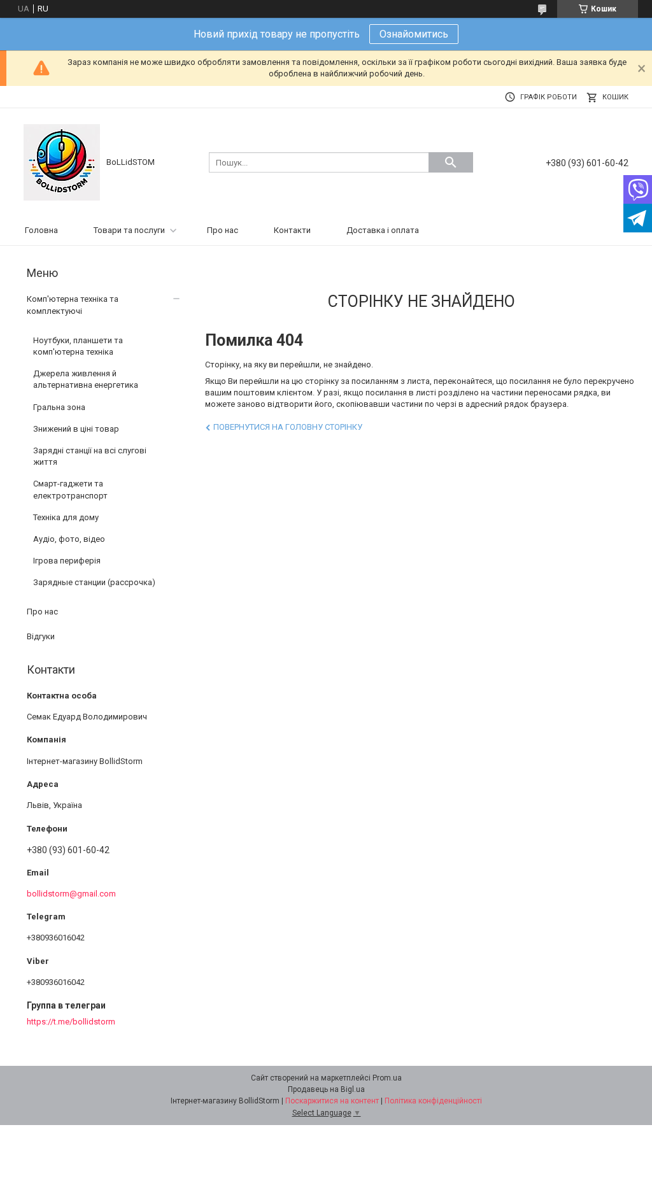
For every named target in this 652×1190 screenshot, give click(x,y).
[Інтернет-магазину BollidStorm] (62, 162)
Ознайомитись (413, 34)
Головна (41, 230)
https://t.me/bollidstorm (71, 1021)
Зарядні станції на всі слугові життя (89, 456)
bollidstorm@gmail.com (71, 893)
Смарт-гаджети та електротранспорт (70, 489)
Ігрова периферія (67, 560)
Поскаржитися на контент (332, 1100)
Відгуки (41, 636)
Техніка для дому (66, 517)
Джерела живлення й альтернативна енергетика (85, 379)
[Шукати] (451, 162)
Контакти (292, 230)
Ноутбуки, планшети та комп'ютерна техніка (78, 346)
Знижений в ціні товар (76, 429)
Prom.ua (387, 1077)
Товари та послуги (129, 230)
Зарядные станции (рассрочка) (94, 582)
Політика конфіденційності (433, 1100)
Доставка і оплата (382, 230)
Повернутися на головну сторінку (287, 427)
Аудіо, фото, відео (69, 539)
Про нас (222, 230)
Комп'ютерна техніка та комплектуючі (72, 304)
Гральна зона (59, 407)
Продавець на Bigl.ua (326, 1089)
